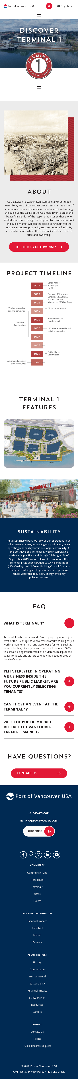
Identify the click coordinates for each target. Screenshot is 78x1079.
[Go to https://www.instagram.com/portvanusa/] (38, 854)
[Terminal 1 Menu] (39, 88)
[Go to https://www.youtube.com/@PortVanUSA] (56, 854)
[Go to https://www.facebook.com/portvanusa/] (23, 854)
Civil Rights (19, 1071)
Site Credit (59, 1071)
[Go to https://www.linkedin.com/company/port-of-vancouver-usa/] (47, 854)
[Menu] (39, 14)
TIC (48, 1071)
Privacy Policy (36, 1071)
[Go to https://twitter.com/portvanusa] (31, 853)
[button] (39, 247)
